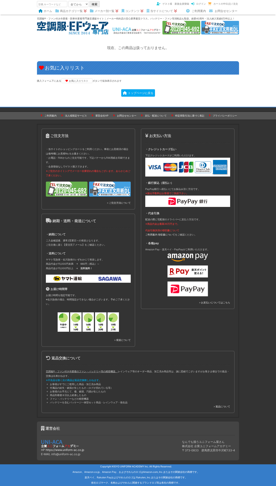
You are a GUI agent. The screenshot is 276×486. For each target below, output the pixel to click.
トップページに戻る (140, 93)
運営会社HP (102, 115)
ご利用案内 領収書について (160, 234)
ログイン (201, 3)
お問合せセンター (226, 11)
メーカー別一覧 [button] (104, 11)
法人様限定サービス (76, 115)
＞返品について (221, 406)
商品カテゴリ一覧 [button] (71, 11)
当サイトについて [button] (161, 11)
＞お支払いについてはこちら (214, 302)
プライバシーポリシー (225, 115)
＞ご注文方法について (118, 202)
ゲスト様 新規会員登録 (175, 3)
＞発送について (122, 339)
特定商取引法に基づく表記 (189, 115)
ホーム (48, 11)
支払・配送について (156, 115)
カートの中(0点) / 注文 (225, 3)
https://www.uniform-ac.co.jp (65, 450)
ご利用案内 (199, 11)
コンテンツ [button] (132, 11)
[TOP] (73, 27)
